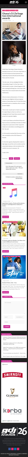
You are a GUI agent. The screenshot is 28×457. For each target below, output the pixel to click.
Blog (4, 10)
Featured (7, 10)
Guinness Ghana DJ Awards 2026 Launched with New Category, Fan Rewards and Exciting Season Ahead (14, 338)
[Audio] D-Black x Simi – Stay (9, 282)
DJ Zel (11, 158)
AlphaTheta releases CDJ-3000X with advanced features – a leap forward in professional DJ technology (14, 349)
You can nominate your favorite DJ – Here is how (14, 353)
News (17, 10)
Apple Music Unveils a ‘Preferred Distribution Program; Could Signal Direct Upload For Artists (13, 204)
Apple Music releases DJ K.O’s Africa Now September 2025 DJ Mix (13, 343)
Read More (5, 216)
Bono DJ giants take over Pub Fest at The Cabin (14, 356)
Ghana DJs (17, 158)
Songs (19, 256)
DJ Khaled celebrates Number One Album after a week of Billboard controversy (13, 241)
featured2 (12, 10)
